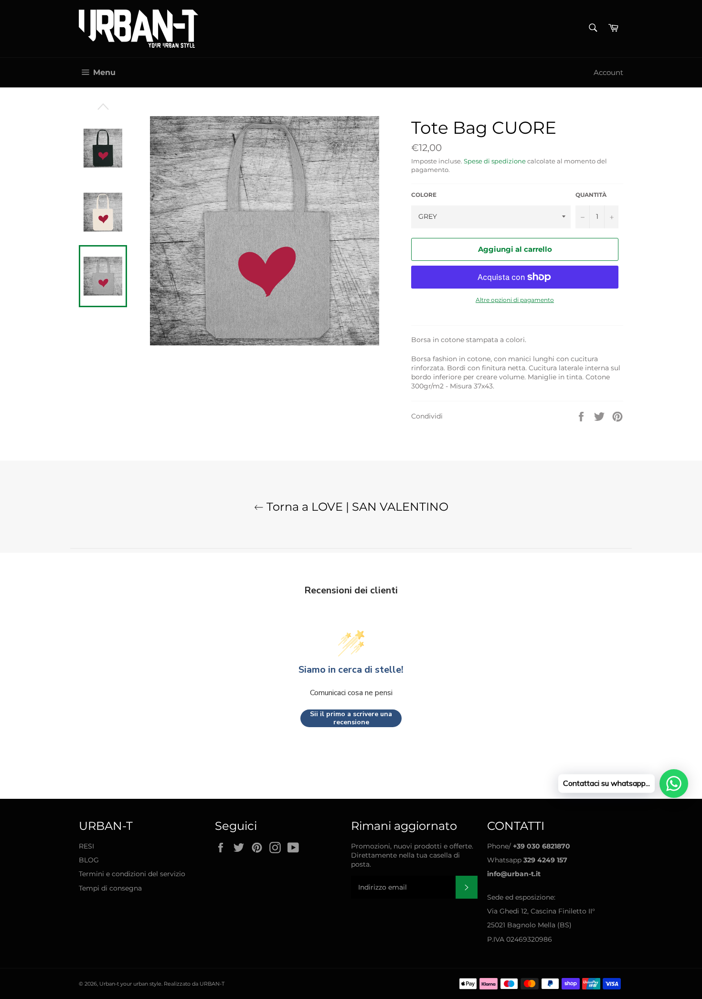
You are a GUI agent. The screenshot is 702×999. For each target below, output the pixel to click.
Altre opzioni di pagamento (515, 299)
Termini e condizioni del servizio (132, 874)
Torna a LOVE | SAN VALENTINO (356, 507)
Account (608, 72)
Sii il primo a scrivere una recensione (351, 718)
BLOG (89, 860)
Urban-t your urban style (130, 983)
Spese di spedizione (495, 161)
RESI (86, 846)
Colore (423, 194)
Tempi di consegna (110, 888)
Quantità (590, 194)
